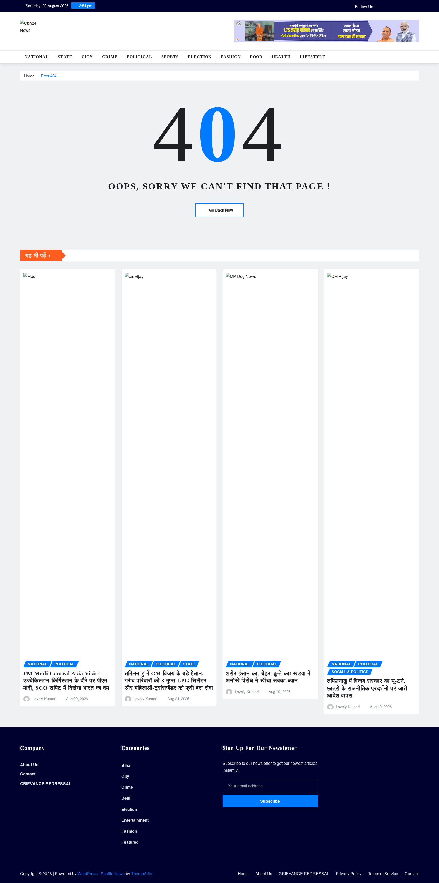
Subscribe (270, 801)
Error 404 (48, 75)
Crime (110, 57)
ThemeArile (141, 873)
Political (139, 57)
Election (200, 57)
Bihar (126, 765)
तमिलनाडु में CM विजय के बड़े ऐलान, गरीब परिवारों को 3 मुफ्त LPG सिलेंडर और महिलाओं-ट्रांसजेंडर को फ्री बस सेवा (169, 680)
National (37, 57)
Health (281, 57)
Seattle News (113, 873)
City (87, 57)
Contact (27, 774)
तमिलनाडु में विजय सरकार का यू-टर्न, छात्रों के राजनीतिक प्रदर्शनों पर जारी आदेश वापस (367, 688)
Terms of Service (383, 873)
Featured (130, 842)
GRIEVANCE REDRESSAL (45, 783)
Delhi (126, 798)
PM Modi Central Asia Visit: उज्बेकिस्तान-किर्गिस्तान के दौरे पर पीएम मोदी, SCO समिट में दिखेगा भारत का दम (66, 680)
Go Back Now (221, 210)
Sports (170, 57)
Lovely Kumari (44, 698)
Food (256, 57)
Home (29, 75)
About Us (29, 764)
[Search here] (417, 57)
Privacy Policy (349, 873)
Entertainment (135, 820)
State (65, 57)
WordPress (87, 873)
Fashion (231, 57)
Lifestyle (312, 57)
